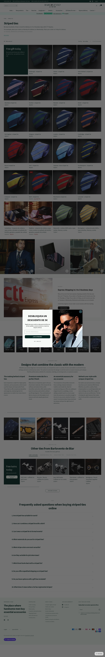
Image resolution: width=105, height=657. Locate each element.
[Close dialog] (80, 311)
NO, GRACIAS (37, 341)
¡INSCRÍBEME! (37, 337)
